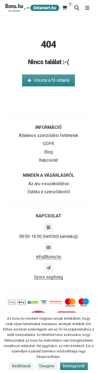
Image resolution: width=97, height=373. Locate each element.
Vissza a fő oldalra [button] (51, 80)
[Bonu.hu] (32, 7)
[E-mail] (48, 247)
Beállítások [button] (21, 366)
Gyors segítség (48, 277)
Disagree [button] (46, 366)
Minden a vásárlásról (48, 175)
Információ (48, 127)
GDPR (48, 143)
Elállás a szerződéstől (48, 191)
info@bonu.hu (48, 256)
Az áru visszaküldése (48, 183)
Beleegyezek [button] (74, 366)
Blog (48, 152)
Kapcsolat (48, 160)
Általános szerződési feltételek (48, 135)
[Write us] (48, 267)
